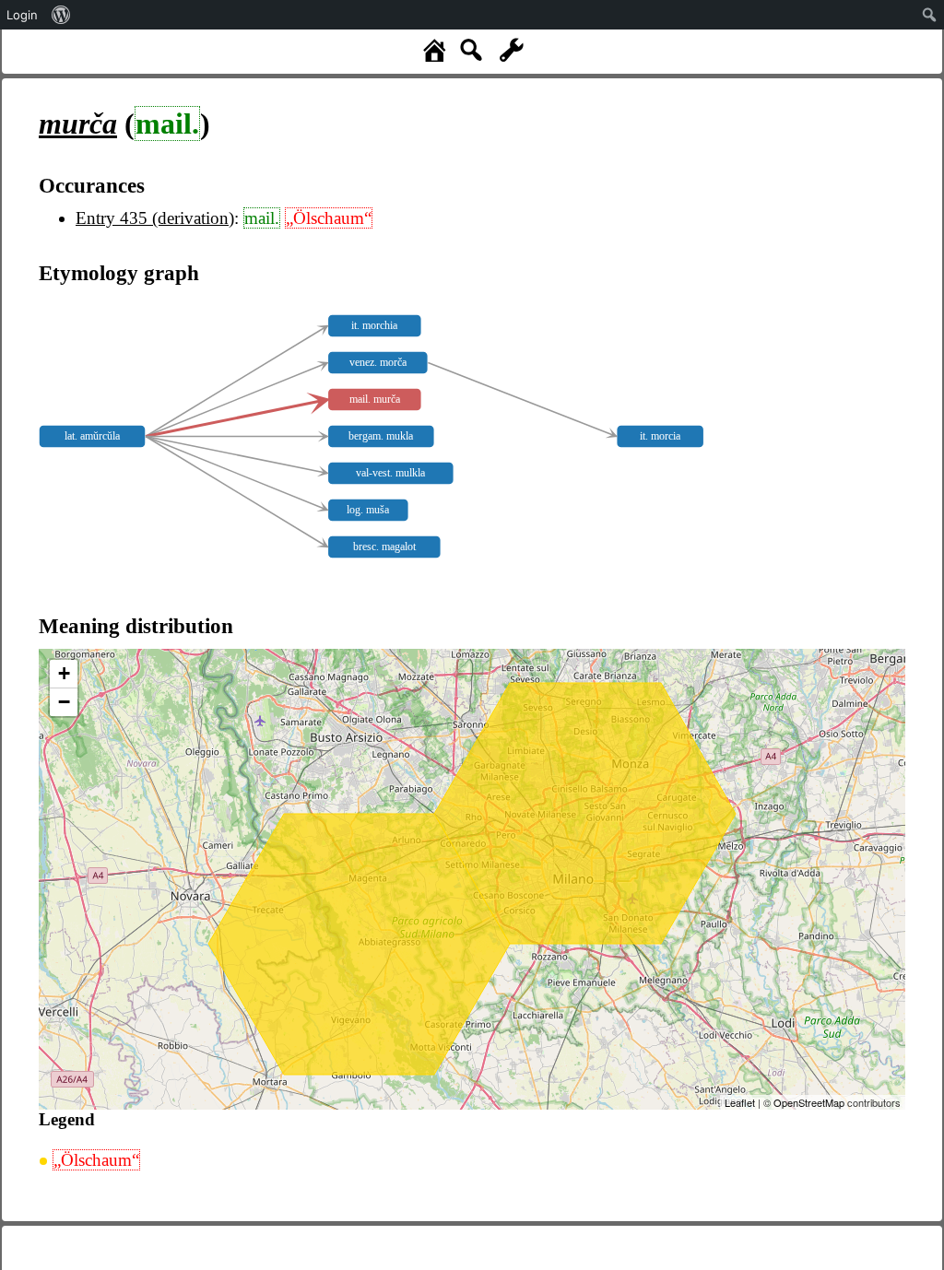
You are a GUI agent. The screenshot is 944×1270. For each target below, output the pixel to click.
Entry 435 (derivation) (155, 218)
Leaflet (740, 1102)
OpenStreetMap (808, 1102)
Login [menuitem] (22, 14)
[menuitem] (61, 14)
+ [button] (64, 673)
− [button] (64, 701)
